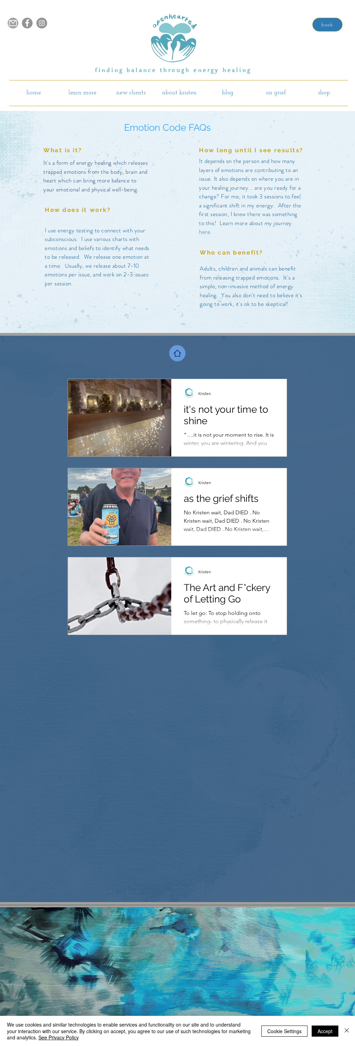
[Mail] (13, 23)
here (204, 232)
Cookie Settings (284, 1031)
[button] (82, 93)
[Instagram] (41, 23)
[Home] (177, 353)
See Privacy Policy (58, 1037)
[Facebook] (27, 23)
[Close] (347, 1030)
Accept (325, 1031)
